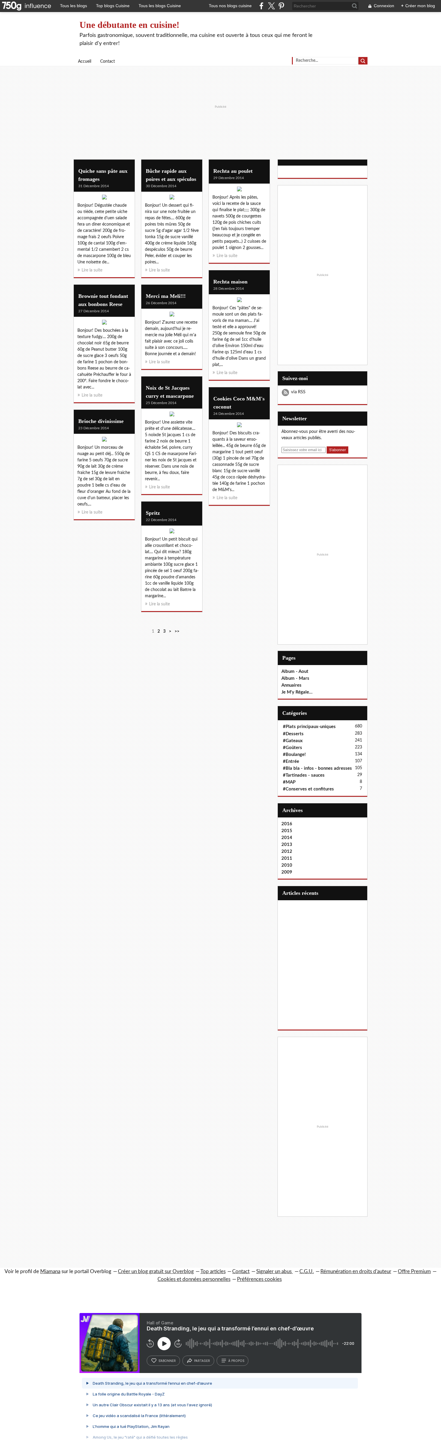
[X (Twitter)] (271, 5)
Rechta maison (230, 282)
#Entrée (291, 761)
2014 (286, 837)
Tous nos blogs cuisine (230, 5)
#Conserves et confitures (308, 789)
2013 (286, 844)
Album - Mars (295, 678)
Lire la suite (92, 270)
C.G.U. (306, 1271)
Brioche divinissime (101, 421)
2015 (286, 831)
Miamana (50, 1271)
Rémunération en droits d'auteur (355, 1271)
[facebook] (261, 5)
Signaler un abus (274, 1271)
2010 (286, 865)
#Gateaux (293, 741)
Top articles (213, 1271)
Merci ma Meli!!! (166, 296)
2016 (286, 824)
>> (177, 631)
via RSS (298, 392)
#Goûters (292, 747)
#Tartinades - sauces (304, 775)
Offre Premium (414, 1271)
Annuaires (291, 685)
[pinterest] (281, 5)
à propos (236, 1361)
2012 (286, 851)
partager (202, 1361)
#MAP (289, 782)
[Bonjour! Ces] (239, 301)
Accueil (84, 61)
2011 (286, 858)
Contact (107, 61)
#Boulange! (294, 754)
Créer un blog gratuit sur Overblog (156, 1271)
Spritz (153, 513)
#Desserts (293, 734)
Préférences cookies (259, 1279)
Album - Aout (294, 671)
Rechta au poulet (233, 171)
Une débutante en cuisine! (129, 25)
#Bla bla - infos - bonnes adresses (317, 768)
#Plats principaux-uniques (309, 726)
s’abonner (167, 1361)
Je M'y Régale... (297, 692)
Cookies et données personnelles (194, 1279)
